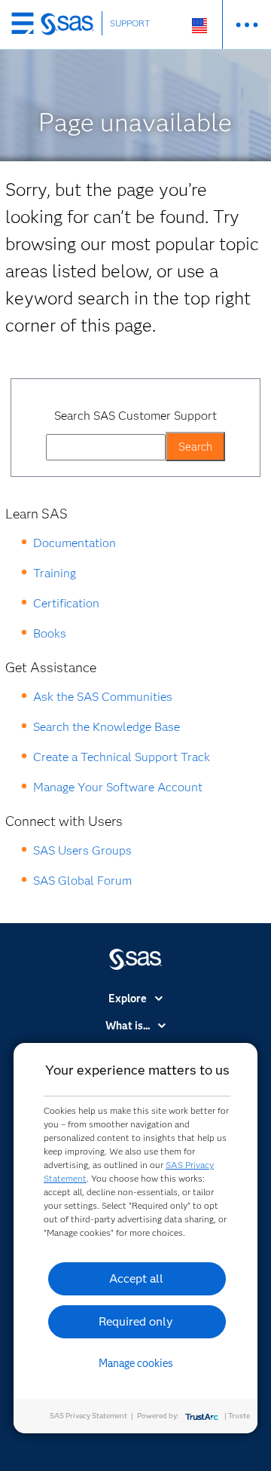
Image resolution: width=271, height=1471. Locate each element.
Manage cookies (136, 1363)
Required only (136, 1321)
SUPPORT (130, 23)
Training (54, 573)
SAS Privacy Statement (88, 1416)
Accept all (136, 1278)
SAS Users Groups (82, 850)
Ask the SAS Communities (102, 697)
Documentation (74, 543)
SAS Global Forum (82, 880)
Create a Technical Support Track (121, 757)
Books (49, 633)
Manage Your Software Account (117, 787)
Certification (66, 603)
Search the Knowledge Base (106, 727)
